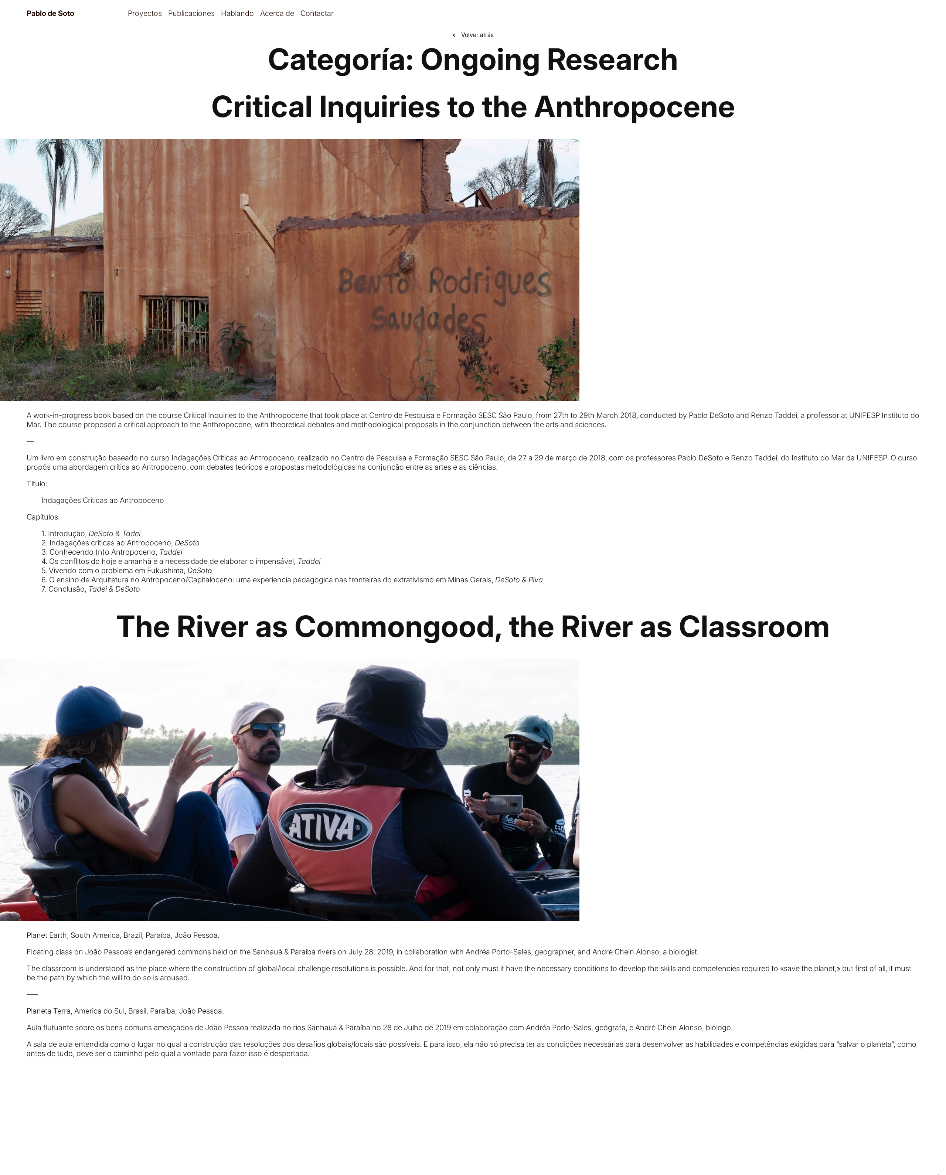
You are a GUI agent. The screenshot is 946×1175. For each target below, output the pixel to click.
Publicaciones (191, 13)
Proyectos (145, 13)
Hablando (237, 13)
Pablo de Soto (50, 13)
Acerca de (277, 13)
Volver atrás (473, 34)
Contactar (317, 13)
